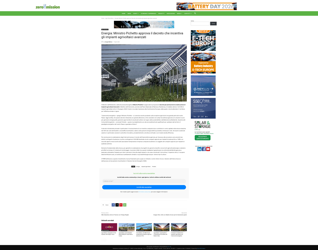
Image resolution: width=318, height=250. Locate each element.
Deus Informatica (201, 248)
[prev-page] (102, 240)
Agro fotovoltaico (109, 18)
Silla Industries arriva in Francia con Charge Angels (115, 215)
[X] (117, 205)
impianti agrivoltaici (146, 166)
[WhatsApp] (124, 205)
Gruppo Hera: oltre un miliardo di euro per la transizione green (170, 215)
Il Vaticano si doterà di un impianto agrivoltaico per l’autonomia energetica (177, 234)
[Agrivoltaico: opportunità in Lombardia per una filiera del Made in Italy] (161, 227)
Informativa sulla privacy (144, 191)
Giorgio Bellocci (108, 41)
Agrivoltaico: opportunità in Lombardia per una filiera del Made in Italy (160, 234)
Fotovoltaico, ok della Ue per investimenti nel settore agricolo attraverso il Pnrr (143, 234)
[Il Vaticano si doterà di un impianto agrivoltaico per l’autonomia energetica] (179, 227)
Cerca (192, 21)
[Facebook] (113, 205)
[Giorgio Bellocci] (102, 42)
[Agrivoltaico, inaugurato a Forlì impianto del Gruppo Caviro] (109, 227)
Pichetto (154, 166)
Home (102, 18)
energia (138, 166)
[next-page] (105, 240)
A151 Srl (169, 246)
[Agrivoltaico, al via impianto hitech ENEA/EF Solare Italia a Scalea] (126, 227)
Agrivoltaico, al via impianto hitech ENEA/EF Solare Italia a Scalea (126, 234)
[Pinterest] (121, 205)
